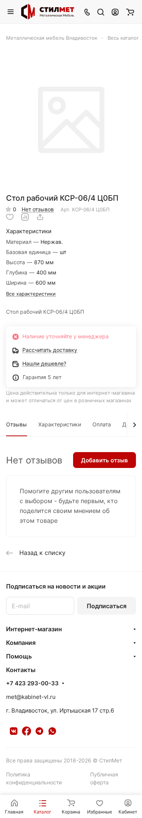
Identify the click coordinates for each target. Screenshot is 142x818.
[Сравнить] (25, 217)
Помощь (19, 656)
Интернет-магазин (34, 629)
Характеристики (59, 424)
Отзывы (16, 424)
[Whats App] (52, 731)
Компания (21, 642)
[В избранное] (10, 217)
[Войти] (115, 11)
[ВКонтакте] (13, 731)
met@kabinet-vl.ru (31, 696)
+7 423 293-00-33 (32, 683)
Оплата (101, 424)
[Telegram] (39, 731)
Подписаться (106, 606)
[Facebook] (26, 731)
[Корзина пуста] (130, 11)
